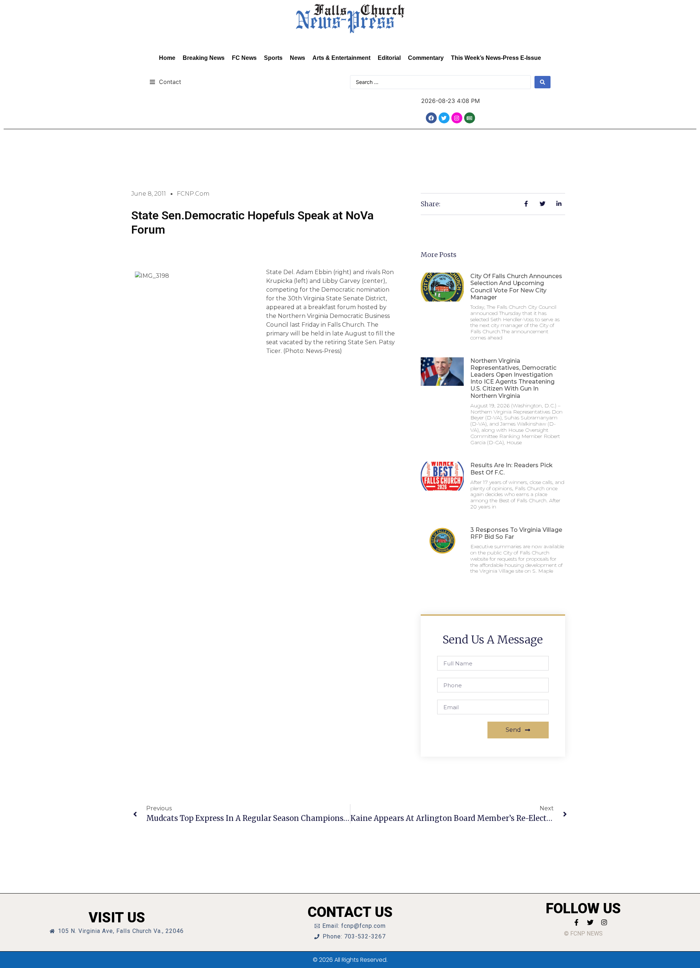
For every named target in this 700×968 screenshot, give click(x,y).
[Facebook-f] (576, 922)
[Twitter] (444, 117)
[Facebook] (431, 117)
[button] (165, 81)
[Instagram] (456, 117)
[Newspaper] (469, 117)
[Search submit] (542, 82)
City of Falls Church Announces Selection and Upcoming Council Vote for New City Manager (516, 287)
